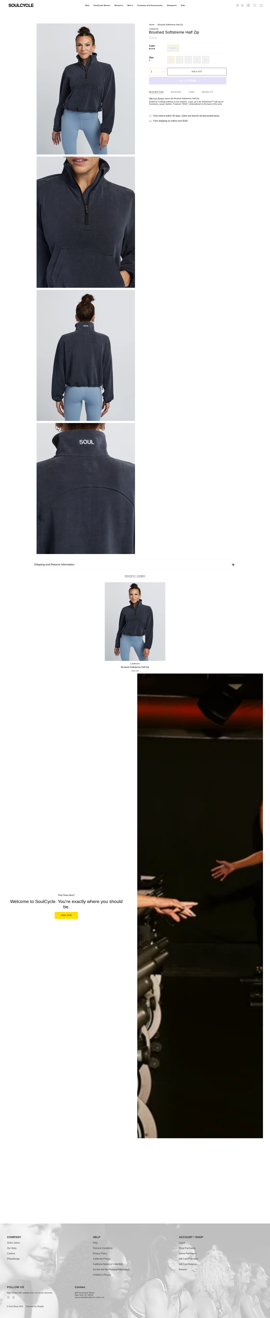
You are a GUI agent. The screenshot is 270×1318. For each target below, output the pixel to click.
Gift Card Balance (188, 1264)
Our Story (11, 1248)
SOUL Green (13, 1243)
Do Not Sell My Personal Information (111, 1269)
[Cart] (261, 5)
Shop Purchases (187, 1248)
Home (151, 24)
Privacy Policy (100, 1253)
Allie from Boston (156, 98)
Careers (11, 1253)
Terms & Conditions (102, 1248)
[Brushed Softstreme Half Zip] (135, 621)
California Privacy (102, 1259)
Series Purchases (188, 1253)
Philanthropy (13, 1259)
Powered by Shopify (35, 1306)
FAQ (95, 1243)
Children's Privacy (102, 1275)
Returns (183, 1269)
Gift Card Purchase (188, 1259)
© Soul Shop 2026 (15, 1306)
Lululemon (153, 29)
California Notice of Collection (108, 1264)
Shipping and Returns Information (54, 564)
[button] (87, 5)
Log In (182, 1243)
